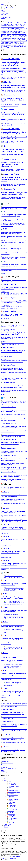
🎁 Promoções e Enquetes (13, 799)
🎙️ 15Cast (9, 821)
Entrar (2, 4)
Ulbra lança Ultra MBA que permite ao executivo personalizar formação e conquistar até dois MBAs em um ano (14, 35)
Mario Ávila (10, 800)
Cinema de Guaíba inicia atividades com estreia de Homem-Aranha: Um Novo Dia (12, 27)
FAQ (2, 770)
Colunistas (3, 20)
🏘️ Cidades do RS (11, 784)
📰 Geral (9, 781)
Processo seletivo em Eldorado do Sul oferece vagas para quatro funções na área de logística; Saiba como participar (14, 30)
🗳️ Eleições (10, 812)
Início (2, 764)
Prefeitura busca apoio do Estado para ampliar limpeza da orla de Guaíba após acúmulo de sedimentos (13, 44)
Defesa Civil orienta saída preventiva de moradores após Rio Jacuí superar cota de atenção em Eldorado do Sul (14, 46)
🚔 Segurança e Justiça (12, 795)
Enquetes (3, 18)
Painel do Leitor (5, 767)
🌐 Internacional (11, 815)
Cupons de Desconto (6, 17)
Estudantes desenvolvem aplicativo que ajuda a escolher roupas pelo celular (13, 33)
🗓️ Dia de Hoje (11, 817)
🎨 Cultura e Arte (11, 783)
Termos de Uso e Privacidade (8, 768)
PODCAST (4, 14)
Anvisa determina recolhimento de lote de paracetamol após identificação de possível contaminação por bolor (14, 38)
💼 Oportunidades (11, 805)
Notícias (3, 11)
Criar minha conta (5, 761)
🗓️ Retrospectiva (11, 814)
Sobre (2, 765)
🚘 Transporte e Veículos (13, 790)
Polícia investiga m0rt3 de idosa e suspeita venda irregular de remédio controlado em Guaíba (14, 41)
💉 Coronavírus (11, 798)
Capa (2, 10)
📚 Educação (10, 793)
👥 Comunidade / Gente (13, 786)
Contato (3, 16)
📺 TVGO (9, 819)
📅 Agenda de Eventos (12, 818)
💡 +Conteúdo (10, 822)
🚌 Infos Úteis (10, 811)
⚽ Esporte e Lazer (11, 789)
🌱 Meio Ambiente (11, 802)
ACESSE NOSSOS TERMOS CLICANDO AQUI (11, 857)
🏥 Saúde (9, 787)
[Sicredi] (3, 273)
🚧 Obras (9, 803)
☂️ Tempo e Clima (11, 796)
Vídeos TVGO (5, 13)
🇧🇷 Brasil (9, 808)
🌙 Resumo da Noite (12, 809)
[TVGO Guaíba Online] (7, 7)
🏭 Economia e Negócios (13, 792)
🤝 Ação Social (11, 806)
